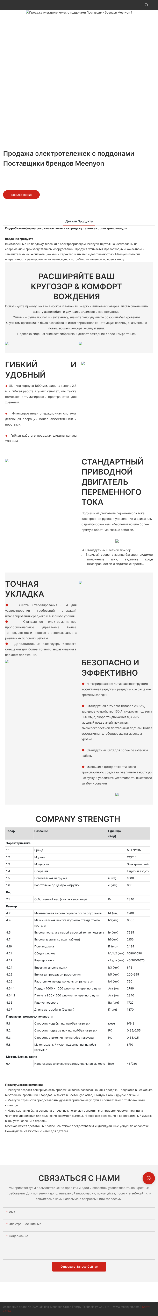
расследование (21, 194)
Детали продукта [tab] (79, 221)
